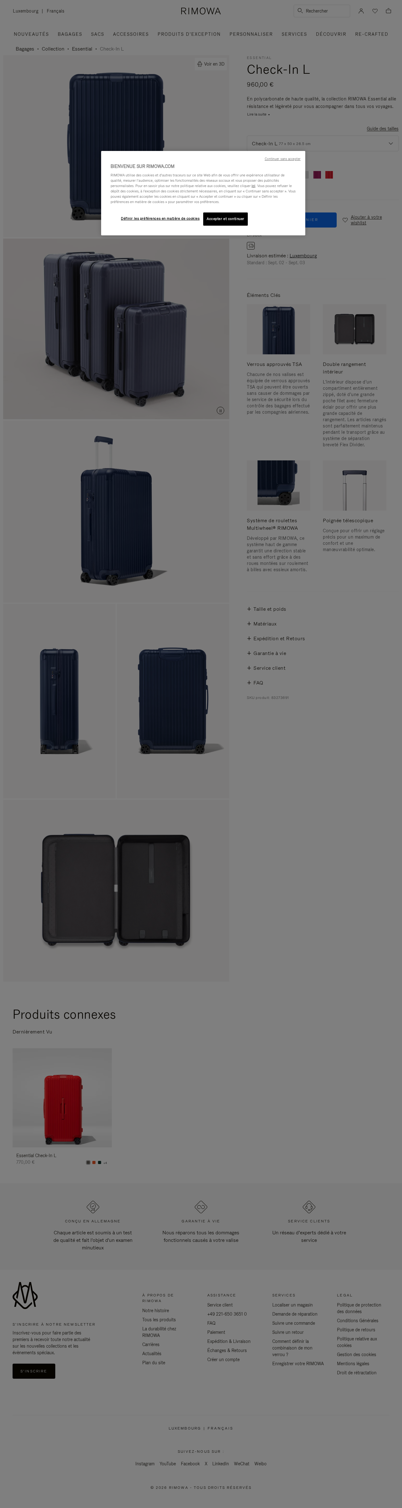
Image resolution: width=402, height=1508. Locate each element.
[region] (203, 193)
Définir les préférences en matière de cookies (160, 218)
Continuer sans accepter (283, 159)
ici (253, 185)
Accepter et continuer (225, 218)
